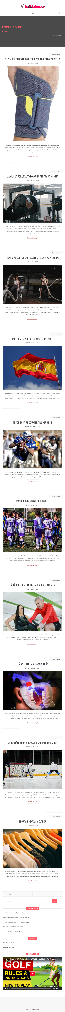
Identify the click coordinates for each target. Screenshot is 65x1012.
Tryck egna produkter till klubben (32, 422)
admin (36, 63)
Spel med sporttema (56, 54)
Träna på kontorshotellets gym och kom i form (32, 257)
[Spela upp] (5, 988)
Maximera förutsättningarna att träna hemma (32, 176)
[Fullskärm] (59, 988)
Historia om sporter (56, 334)
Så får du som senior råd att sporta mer (32, 585)
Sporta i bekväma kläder (32, 821)
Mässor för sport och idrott (32, 501)
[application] (32, 973)
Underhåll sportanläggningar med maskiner (32, 742)
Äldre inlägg (8, 894)
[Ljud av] (57, 988)
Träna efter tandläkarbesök (32, 664)
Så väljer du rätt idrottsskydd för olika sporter (32, 59)
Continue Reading (32, 156)
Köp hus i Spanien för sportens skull (32, 339)
